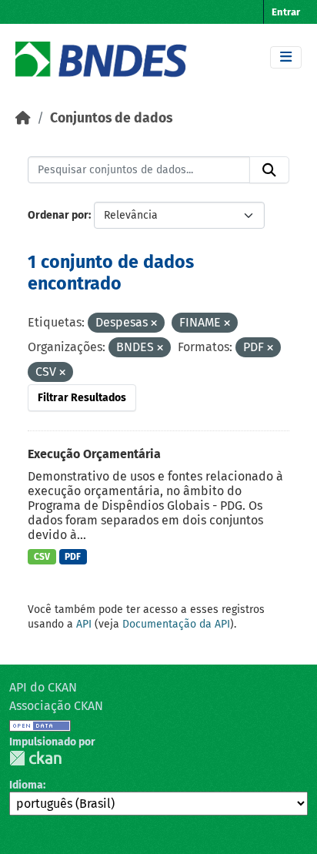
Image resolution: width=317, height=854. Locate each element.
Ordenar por (58, 215)
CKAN (35, 758)
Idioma (26, 785)
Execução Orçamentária (94, 454)
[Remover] (154, 324)
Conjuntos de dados (111, 118)
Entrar (286, 12)
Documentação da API (176, 624)
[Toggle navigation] (286, 57)
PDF (73, 556)
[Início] (23, 118)
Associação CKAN (56, 705)
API (84, 624)
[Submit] (269, 170)
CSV (42, 556)
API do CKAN (43, 687)
